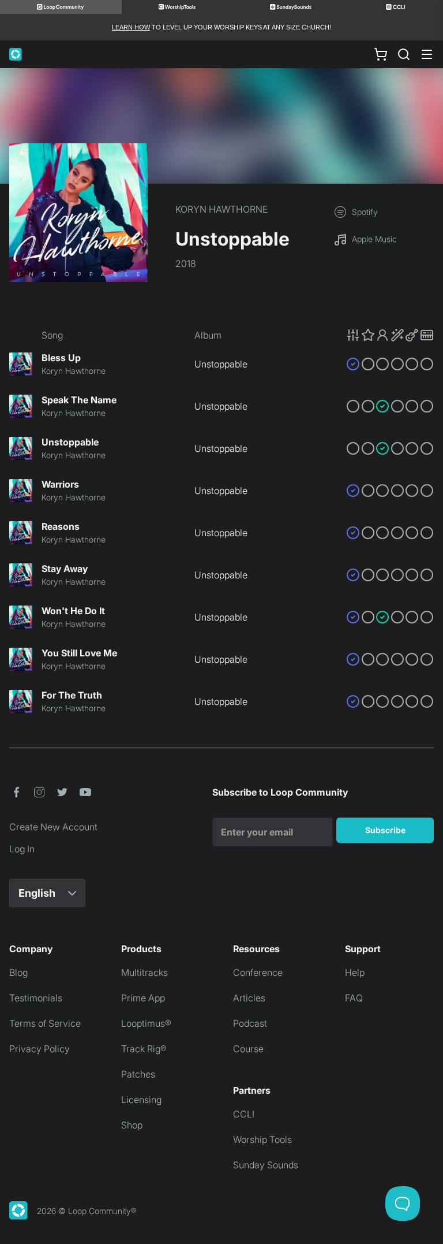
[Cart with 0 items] (381, 54)
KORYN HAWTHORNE (221, 209)
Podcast (250, 1023)
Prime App (143, 998)
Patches (138, 1074)
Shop (131, 1125)
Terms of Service (45, 1023)
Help (355, 972)
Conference (258, 972)
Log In (22, 849)
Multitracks (144, 972)
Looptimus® (146, 1023)
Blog (18, 972)
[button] (390, 335)
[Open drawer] (427, 54)
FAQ (354, 998)
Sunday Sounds (265, 1165)
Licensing (141, 1099)
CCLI (243, 1114)
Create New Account (53, 827)
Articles (249, 998)
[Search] (404, 54)
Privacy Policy (39, 1048)
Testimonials (35, 998)
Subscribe (385, 830)
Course (248, 1048)
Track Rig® (144, 1048)
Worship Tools (262, 1139)
